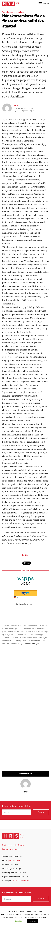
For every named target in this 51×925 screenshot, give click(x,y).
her (11, 543)
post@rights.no (14, 861)
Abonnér (41, 812)
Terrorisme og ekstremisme (13, 12)
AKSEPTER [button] (32, 921)
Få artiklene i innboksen (16, 806)
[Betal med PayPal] (25, 593)
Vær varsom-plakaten (20, 881)
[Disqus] (25, 676)
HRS (16, 106)
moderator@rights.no (33, 644)
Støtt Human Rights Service (13, 845)
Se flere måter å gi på (24, 604)
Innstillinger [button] (19, 921)
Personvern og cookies (11, 849)
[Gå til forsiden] (13, 836)
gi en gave (36, 536)
